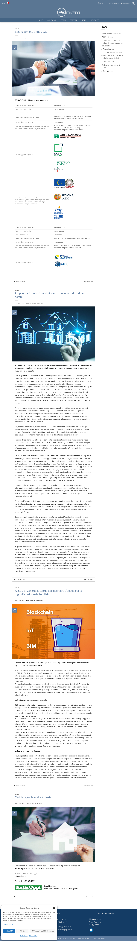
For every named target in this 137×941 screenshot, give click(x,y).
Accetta (9, 931)
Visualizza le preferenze (42, 931)
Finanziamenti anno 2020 (31, 31)
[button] (54, 908)
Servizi (73, 20)
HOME (40, 20)
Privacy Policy (33, 936)
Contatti (95, 20)
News (83, 20)
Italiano (4, 3)
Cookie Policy (24, 936)
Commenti (88, 282)
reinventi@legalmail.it (63, 930)
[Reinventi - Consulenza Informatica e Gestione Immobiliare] (68, 12)
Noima (103, 938)
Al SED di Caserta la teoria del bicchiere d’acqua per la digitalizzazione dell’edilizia (112, 55)
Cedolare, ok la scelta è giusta (33, 797)
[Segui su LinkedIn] (133, 3)
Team (63, 20)
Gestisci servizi (8, 924)
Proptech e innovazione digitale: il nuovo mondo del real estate (112, 43)
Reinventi (42, 38)
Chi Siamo (52, 20)
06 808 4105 (59, 919)
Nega (22, 931)
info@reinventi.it (62, 927)
